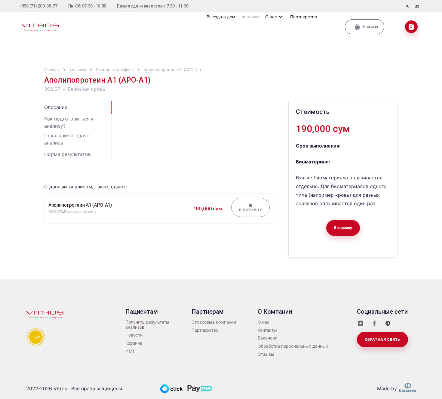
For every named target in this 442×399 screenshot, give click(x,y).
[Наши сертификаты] (35, 336)
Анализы (77, 69)
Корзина (133, 343)
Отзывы (266, 354)
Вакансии (267, 338)
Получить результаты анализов (147, 325)
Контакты (267, 330)
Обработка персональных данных (293, 346)
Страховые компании (214, 322)
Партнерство (205, 330)
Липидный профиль (115, 69)
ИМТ (130, 351)
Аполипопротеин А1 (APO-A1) (172, 69)
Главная (52, 69)
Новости (134, 335)
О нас (263, 322)
